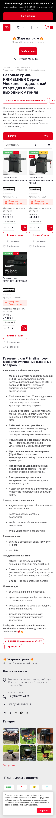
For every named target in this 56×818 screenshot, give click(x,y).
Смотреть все (10, 765)
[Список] (49, 145)
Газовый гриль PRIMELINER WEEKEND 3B (15, 179)
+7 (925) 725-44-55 (28, 59)
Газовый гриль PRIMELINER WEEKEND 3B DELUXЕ (41, 180)
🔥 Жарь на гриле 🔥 (28, 38)
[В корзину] (24, 228)
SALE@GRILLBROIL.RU (20, 704)
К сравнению (13, 241)
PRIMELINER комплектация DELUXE (25, 100)
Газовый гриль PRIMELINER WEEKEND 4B (15, 279)
